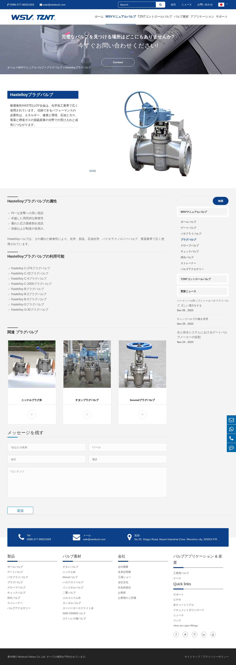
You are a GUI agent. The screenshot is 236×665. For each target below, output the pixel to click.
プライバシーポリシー (216, 656)
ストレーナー (188, 263)
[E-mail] (231, 419)
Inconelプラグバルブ (142, 400)
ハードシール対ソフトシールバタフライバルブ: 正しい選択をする (203, 305)
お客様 (122, 592)
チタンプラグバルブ (87, 400)
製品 (11, 556)
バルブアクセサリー (192, 269)
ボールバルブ (188, 221)
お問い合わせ (205, 4)
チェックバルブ (190, 251)
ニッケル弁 (69, 571)
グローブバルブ (190, 245)
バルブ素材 (181, 16)
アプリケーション (202, 16)
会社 (173, 4)
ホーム (99, 16)
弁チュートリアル (183, 604)
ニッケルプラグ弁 (31, 400)
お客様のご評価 (127, 597)
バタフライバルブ (191, 233)
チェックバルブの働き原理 (192, 321)
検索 (220, 200)
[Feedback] (231, 447)
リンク (177, 620)
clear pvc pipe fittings (185, 625)
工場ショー (124, 577)
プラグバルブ (54, 67)
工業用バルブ (181, 573)
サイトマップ (193, 656)
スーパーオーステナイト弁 (78, 608)
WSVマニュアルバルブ (120, 16)
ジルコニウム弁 (72, 597)
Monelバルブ (70, 577)
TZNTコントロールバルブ (155, 16)
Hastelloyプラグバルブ (78, 67)
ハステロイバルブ (73, 582)
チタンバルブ (70, 566)
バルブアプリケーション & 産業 (197, 559)
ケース (177, 578)
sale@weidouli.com (53, 4)
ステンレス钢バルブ (74, 618)
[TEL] (231, 438)
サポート (222, 16)
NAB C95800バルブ (74, 613)
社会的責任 (124, 587)
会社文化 (123, 582)
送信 (20, 510)
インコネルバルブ (73, 587)
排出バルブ (187, 257)
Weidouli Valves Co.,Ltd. (32, 656)
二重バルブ (69, 592)
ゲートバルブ (188, 227)
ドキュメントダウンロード (188, 609)
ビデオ (177, 599)
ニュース (186, 4)
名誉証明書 (124, 571)
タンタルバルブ (72, 602)
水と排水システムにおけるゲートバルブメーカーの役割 (202, 337)
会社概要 (123, 566)
